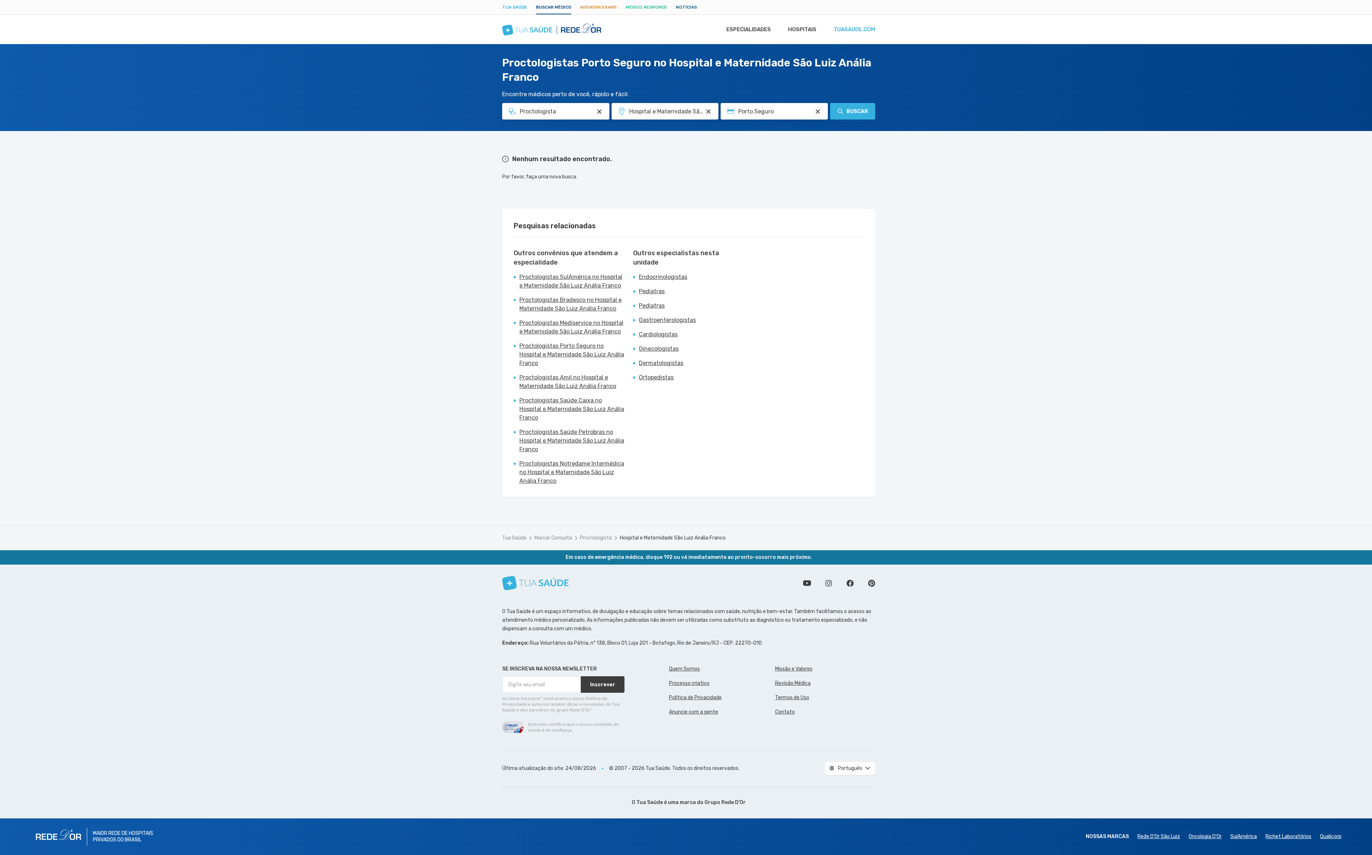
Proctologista (596, 538)
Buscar (857, 111)
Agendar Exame (598, 7)
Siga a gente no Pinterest (871, 583)
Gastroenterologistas (667, 320)
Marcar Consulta (553, 538)
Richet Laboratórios (1288, 836)
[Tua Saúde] (535, 583)
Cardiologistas (658, 334)
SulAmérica (1243, 836)
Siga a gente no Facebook (850, 583)
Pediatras (652, 291)
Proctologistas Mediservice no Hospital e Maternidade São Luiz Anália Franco (571, 327)
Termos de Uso (792, 698)
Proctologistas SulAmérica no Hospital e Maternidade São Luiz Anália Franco (570, 281)
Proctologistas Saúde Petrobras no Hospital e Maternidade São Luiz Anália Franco (571, 441)
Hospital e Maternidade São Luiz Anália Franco (673, 538)
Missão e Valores (793, 669)
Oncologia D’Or (1205, 836)
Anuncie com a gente (693, 712)
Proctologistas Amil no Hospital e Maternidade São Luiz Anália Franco (567, 381)
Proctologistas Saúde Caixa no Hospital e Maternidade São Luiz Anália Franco (571, 409)
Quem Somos (684, 669)
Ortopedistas (656, 377)
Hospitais (802, 29)
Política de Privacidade (695, 698)
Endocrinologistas (663, 277)
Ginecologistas (659, 348)
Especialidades (748, 29)
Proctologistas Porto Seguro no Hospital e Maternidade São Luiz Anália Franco (571, 354)
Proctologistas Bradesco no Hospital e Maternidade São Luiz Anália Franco (570, 304)
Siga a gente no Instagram (828, 583)
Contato (785, 712)
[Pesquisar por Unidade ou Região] (708, 111)
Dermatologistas (661, 363)
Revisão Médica (793, 683)
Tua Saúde (514, 7)
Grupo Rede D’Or (725, 802)
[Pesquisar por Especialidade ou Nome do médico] (599, 111)
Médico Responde (646, 7)
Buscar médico (553, 7)
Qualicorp (1331, 836)
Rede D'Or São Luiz (1158, 836)
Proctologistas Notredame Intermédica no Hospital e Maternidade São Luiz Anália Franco (571, 472)
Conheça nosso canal (807, 583)
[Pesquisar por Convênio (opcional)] (818, 111)
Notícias (686, 7)
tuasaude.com (854, 29)
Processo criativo (689, 683)
